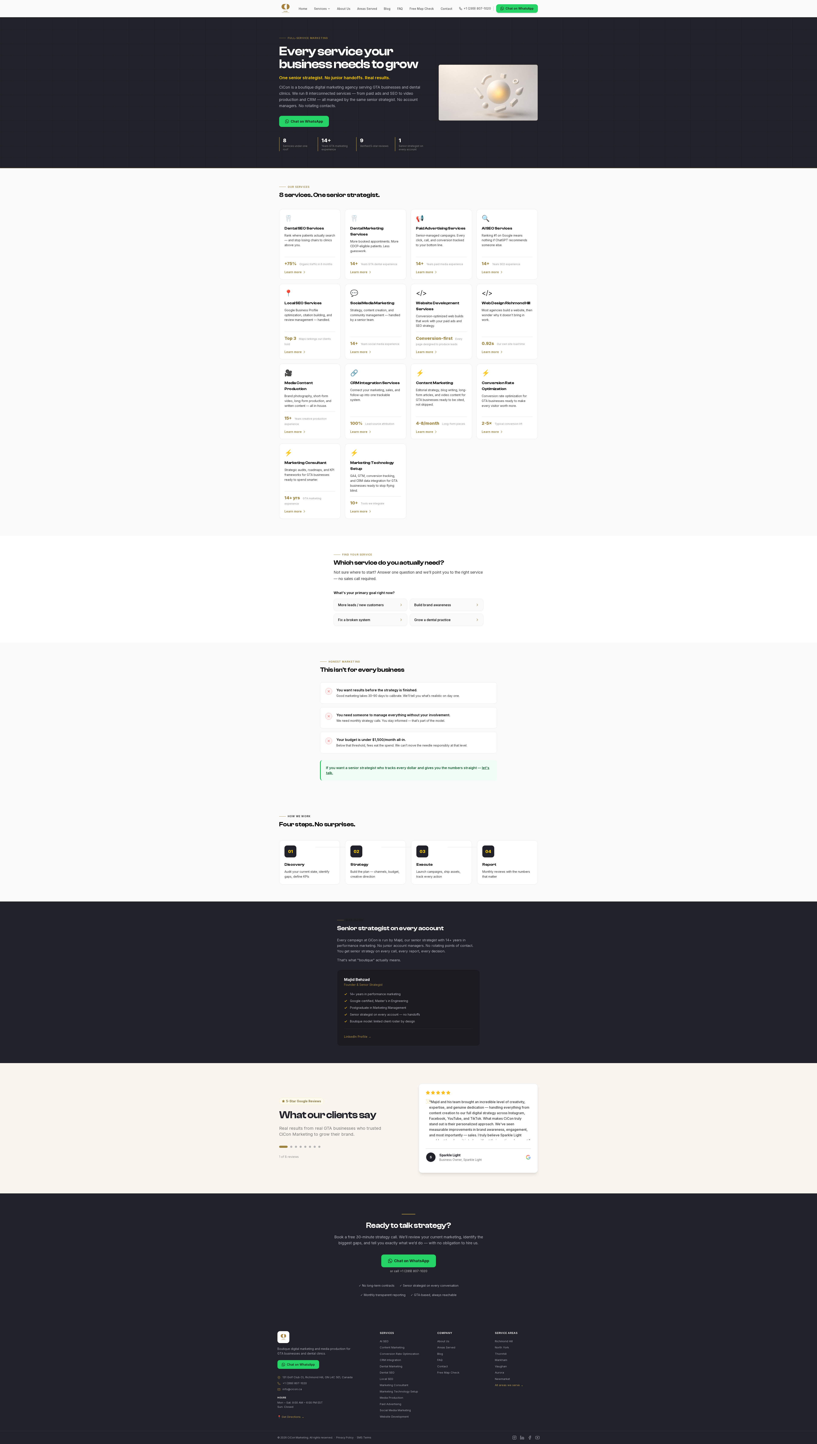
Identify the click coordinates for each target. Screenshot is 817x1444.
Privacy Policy (345, 1437)
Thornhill (501, 1353)
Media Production (391, 1397)
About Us (343, 8)
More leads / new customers (361, 605)
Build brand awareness (432, 605)
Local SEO (386, 1379)
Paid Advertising (390, 1404)
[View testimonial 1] (280, 1147)
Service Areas (506, 1333)
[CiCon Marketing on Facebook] (530, 1437)
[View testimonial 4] (301, 1147)
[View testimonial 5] (305, 1147)
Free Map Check (422, 8)
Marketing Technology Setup (399, 1391)
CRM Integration (390, 1360)
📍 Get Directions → (290, 1416)
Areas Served (367, 8)
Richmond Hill (504, 1341)
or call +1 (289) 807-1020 (408, 1271)
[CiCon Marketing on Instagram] (514, 1437)
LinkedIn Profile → (357, 1036)
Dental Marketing (391, 1366)
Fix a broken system (354, 620)
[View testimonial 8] (319, 1147)
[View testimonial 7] (315, 1147)
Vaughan (501, 1366)
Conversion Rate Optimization (399, 1353)
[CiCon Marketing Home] (285, 8)
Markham (501, 1360)
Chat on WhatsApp (520, 8)
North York (502, 1347)
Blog (387, 8)
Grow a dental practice (432, 620)
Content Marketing (392, 1347)
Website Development (394, 1416)
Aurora (499, 1372)
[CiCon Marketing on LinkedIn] (522, 1437)
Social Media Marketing (395, 1410)
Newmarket (502, 1379)
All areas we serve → (509, 1385)
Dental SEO (387, 1372)
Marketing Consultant (394, 1385)
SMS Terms (364, 1437)
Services (320, 8)
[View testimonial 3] (296, 1147)
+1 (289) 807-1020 (477, 8)
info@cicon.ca (292, 1389)
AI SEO (384, 1341)
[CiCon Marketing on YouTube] (537, 1437)
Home (303, 8)
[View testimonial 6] (310, 1147)
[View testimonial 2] (288, 1147)
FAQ (400, 8)
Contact (446, 8)
